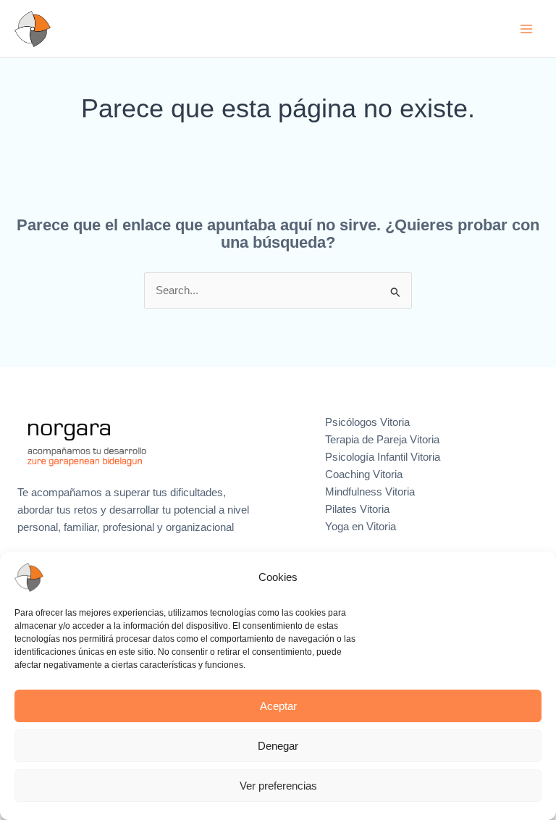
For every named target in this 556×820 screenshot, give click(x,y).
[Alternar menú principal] (526, 29)
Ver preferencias (278, 785)
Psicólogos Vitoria (367, 422)
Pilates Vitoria (357, 509)
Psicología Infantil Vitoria (382, 457)
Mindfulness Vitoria (370, 492)
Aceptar (278, 706)
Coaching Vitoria (364, 474)
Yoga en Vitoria (360, 526)
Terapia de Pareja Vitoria (382, 439)
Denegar (278, 746)
